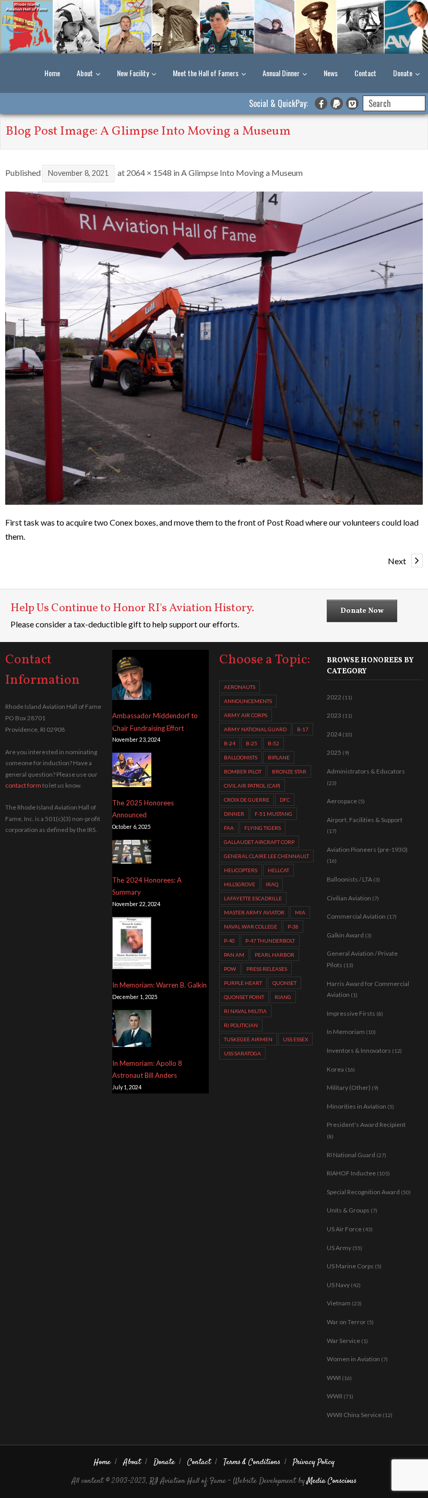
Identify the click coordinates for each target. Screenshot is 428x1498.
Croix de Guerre (246, 799)
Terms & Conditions (251, 1462)
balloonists (240, 757)
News (331, 72)
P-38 (293, 926)
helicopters (240, 870)
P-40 (229, 940)
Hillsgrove (239, 884)
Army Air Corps (245, 715)
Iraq (272, 884)
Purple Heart (243, 983)
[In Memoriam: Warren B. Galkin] (131, 945)
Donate (402, 72)
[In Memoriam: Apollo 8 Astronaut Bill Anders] (131, 1030)
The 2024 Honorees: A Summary (147, 886)
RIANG (283, 997)
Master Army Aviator (254, 912)
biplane (279, 757)
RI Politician (241, 1025)
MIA (300, 912)
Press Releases (266, 969)
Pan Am (234, 955)
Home (52, 72)
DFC (285, 799)
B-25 (251, 743)
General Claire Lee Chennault (266, 856)
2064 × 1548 (149, 172)
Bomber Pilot (242, 771)
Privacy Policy (314, 1462)
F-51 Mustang (273, 814)
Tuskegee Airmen (248, 1039)
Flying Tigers (262, 828)
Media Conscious (331, 1481)
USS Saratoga (242, 1053)
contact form (23, 785)
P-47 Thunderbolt (270, 940)
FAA (229, 828)
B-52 (273, 743)
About (85, 72)
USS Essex (295, 1039)
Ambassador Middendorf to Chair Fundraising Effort (155, 721)
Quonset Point (244, 997)
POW (230, 969)
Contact (365, 72)
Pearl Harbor (274, 955)
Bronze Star (289, 771)
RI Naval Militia (245, 1011)
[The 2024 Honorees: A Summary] (131, 854)
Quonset (284, 983)
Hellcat (278, 870)
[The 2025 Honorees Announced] (131, 771)
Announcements (248, 701)
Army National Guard (255, 729)
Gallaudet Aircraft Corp (259, 842)
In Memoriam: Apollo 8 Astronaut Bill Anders (147, 1069)
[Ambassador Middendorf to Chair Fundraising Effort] (131, 678)
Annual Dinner (281, 72)
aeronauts (239, 687)
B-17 (302, 729)
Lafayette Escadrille (253, 898)
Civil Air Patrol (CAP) (252, 785)
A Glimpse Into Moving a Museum (242, 172)
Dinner (234, 814)
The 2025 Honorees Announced (143, 809)
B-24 (229, 743)
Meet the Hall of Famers (206, 72)
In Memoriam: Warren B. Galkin (159, 985)
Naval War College (250, 926)
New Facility (133, 72)
